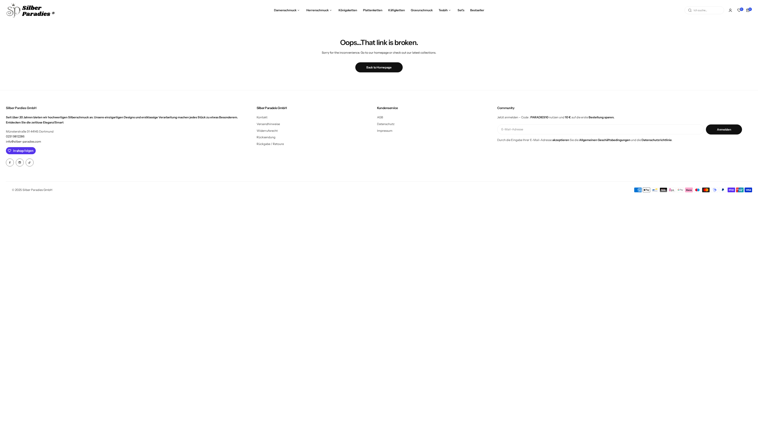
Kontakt (262, 117)
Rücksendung (266, 137)
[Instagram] (20, 162)
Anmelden (724, 129)
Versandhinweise (268, 124)
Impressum (384, 131)
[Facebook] (10, 162)
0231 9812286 (15, 136)
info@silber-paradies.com (23, 141)
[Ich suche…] (690, 10)
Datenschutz (385, 124)
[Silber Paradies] (30, 10)
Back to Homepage (378, 67)
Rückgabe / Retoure (270, 144)
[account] (730, 10)
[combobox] (704, 10)
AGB (380, 117)
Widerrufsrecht (267, 131)
